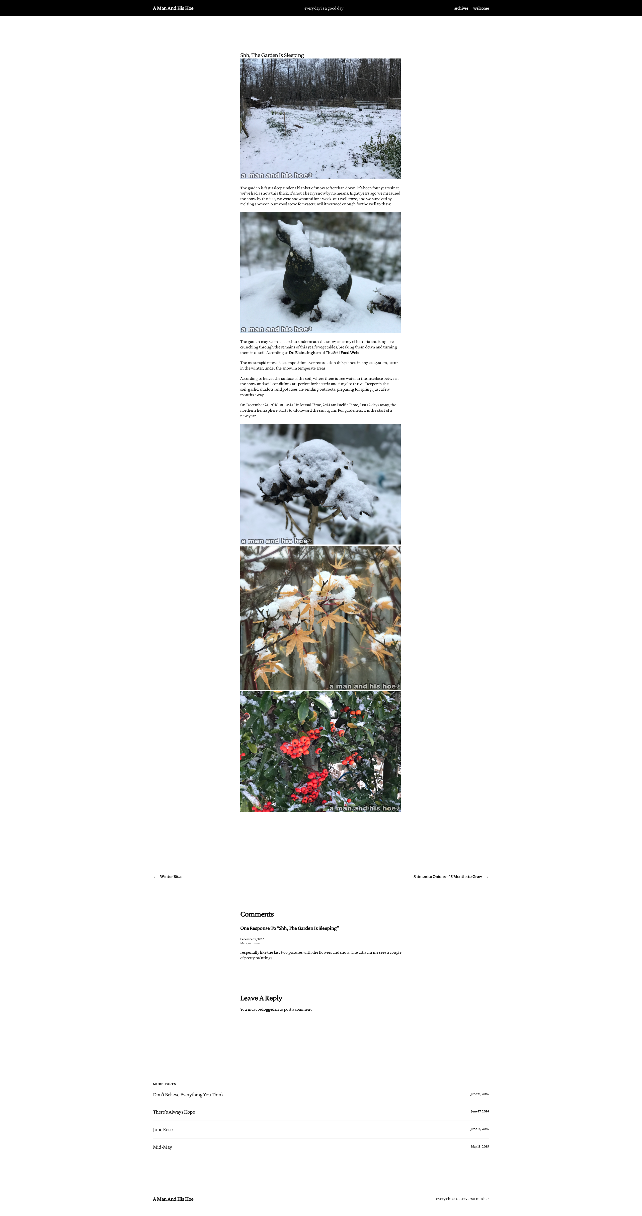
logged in (270, 1009)
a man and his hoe (173, 8)
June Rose (163, 1129)
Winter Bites (171, 876)
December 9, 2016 (252, 939)
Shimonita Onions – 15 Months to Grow (448, 876)
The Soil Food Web (342, 352)
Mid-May (162, 1147)
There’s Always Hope (174, 1112)
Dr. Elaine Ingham (305, 352)
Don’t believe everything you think (188, 1094)
